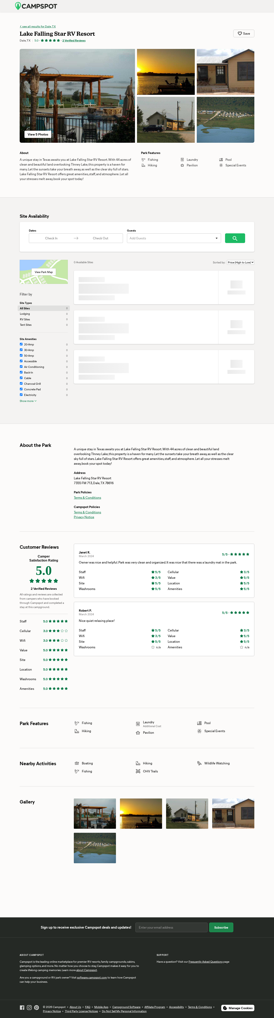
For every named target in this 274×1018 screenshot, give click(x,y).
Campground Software (126, 1007)
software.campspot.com (92, 977)
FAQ (87, 1007)
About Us (75, 1007)
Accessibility (176, 1007)
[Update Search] (235, 238)
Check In (51, 238)
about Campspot (86, 970)
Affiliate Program (154, 1007)
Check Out (100, 238)
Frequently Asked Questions (206, 961)
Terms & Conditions (87, 497)
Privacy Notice (84, 517)
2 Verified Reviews (73, 40)
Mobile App (101, 1007)
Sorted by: (219, 262)
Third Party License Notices (81, 1011)
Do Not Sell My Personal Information (124, 1011)
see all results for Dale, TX (39, 26)
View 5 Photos (38, 134)
